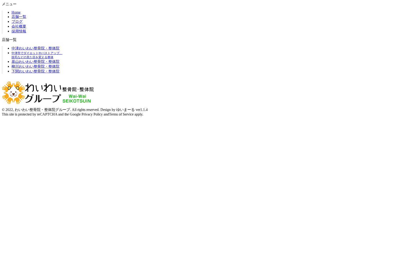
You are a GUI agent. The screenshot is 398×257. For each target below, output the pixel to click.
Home (16, 12)
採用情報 (19, 31)
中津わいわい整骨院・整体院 (35, 48)
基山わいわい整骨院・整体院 (35, 62)
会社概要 (19, 26)
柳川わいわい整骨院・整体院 (35, 66)
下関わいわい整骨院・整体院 (35, 71)
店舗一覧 (19, 17)
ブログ (17, 21)
